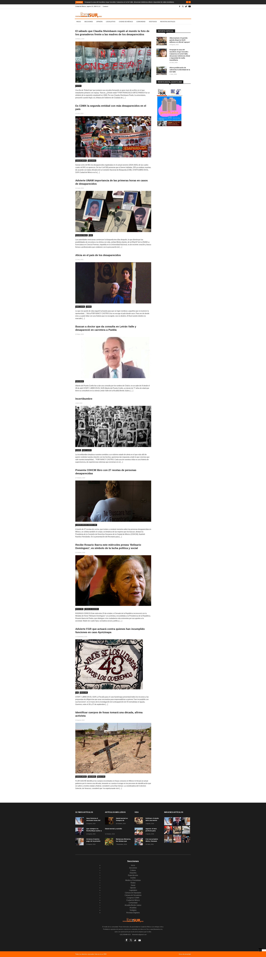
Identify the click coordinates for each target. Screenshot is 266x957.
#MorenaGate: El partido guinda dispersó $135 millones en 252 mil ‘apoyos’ (179, 40)
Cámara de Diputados (133, 893)
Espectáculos (133, 875)
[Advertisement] (172, 145)
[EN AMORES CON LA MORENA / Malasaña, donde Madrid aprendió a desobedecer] (186, 842)
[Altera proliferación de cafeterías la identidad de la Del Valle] (162, 71)
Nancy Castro (80, 306)
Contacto (105, 6)
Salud (133, 885)
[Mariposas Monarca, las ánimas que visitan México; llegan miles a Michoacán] (109, 842)
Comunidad (140, 21)
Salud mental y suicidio (113, 829)
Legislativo (110, 21)
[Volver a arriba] (260, 949)
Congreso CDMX (133, 898)
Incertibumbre (83, 398)
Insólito (133, 878)
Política (78, 85)
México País (79, 609)
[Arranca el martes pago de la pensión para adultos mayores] (80, 842)
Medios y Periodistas (133, 880)
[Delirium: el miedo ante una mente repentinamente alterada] (139, 821)
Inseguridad (92, 160)
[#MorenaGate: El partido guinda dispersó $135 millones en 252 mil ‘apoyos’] (162, 41)
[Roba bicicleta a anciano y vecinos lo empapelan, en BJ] (168, 842)
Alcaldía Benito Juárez (133, 905)
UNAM (90, 235)
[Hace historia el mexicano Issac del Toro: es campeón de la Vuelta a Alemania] (80, 821)
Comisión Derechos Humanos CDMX (86, 524)
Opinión (99, 21)
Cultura (133, 870)
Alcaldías (133, 908)
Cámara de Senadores (91, 609)
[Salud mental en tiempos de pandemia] (109, 821)
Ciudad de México (126, 21)
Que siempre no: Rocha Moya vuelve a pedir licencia (94, 831)
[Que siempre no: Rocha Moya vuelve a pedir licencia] (80, 832)
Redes (133, 883)
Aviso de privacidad (185, 954)
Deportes (133, 873)
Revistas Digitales (167, 21)
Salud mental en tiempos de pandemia (122, 820)
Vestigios (153, 21)
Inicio (78, 21)
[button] (187, 2)
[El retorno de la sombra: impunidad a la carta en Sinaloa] (168, 833)
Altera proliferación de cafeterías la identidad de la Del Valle (179, 70)
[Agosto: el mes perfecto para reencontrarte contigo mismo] (139, 832)
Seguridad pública (81, 235)
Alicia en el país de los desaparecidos (98, 255)
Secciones (88, 21)
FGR (77, 692)
